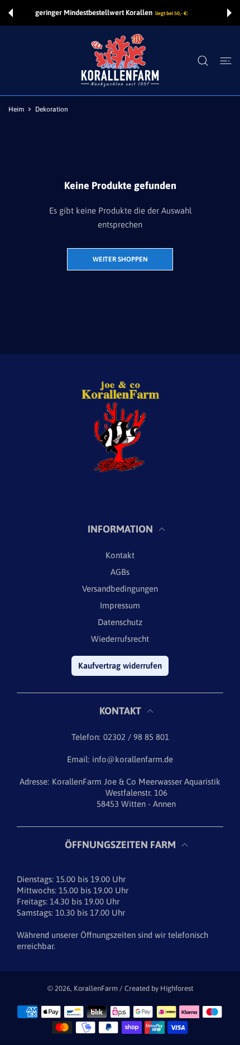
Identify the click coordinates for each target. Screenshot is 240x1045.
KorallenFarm (96, 988)
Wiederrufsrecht (120, 639)
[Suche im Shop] (202, 61)
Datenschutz (120, 622)
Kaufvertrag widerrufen (120, 665)
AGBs (120, 572)
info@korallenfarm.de (132, 759)
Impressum (120, 605)
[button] (10, 12)
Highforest (176, 988)
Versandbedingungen (120, 588)
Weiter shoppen (120, 259)
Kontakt (120, 555)
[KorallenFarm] (120, 60)
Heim (16, 109)
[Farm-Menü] (225, 61)
